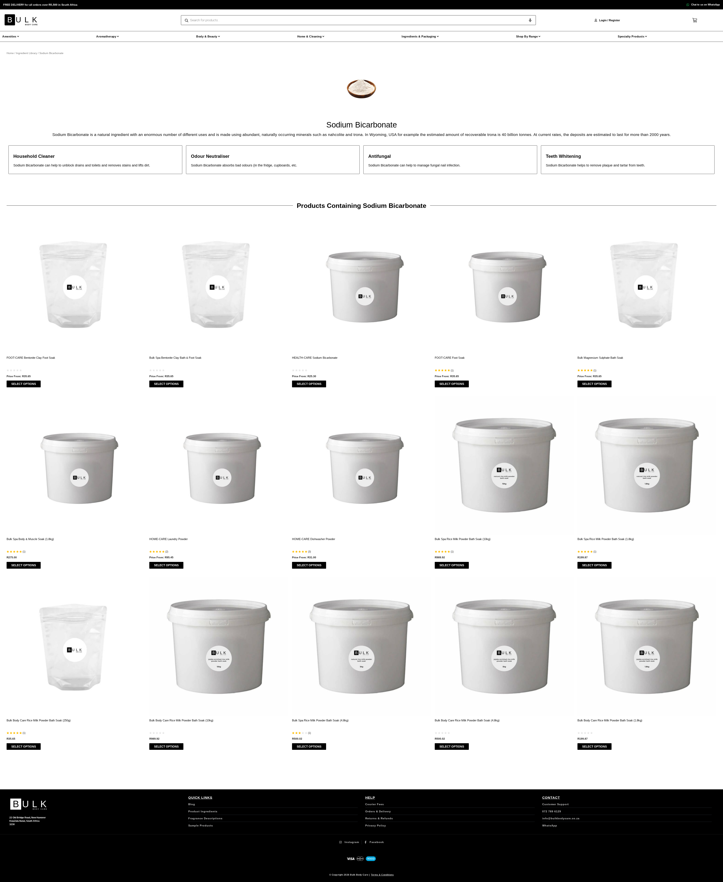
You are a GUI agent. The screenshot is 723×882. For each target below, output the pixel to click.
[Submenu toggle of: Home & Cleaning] (323, 36)
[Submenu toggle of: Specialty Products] (646, 36)
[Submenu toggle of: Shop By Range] (539, 36)
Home (10, 53)
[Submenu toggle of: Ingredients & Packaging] (438, 36)
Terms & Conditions (382, 875)
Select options (23, 383)
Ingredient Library (26, 53)
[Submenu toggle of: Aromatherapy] (118, 36)
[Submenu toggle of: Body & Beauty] (219, 36)
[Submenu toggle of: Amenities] (18, 36)
